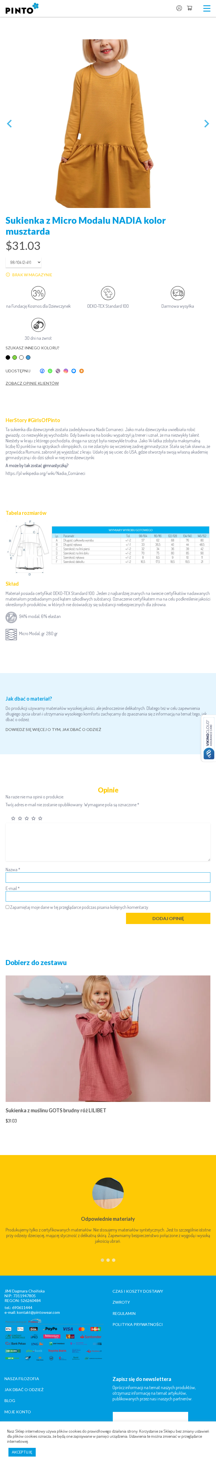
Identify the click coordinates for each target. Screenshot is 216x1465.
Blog (9, 1400)
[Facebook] (42, 371)
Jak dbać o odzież (24, 1389)
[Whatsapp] (50, 371)
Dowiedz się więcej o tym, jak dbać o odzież (53, 729)
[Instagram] (66, 371)
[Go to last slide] (10, 123)
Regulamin (124, 1313)
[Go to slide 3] (113, 1260)
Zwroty (121, 1302)
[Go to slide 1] (102, 1260)
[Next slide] (206, 123)
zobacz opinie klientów (32, 383)
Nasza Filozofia (21, 1378)
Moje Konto (17, 1411)
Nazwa (13, 869)
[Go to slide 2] (108, 1260)
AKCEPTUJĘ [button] (22, 1452)
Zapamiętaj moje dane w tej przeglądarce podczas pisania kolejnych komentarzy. (79, 907)
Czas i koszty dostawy (137, 1291)
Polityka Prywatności (137, 1324)
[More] (81, 371)
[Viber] (58, 371)
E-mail (13, 888)
